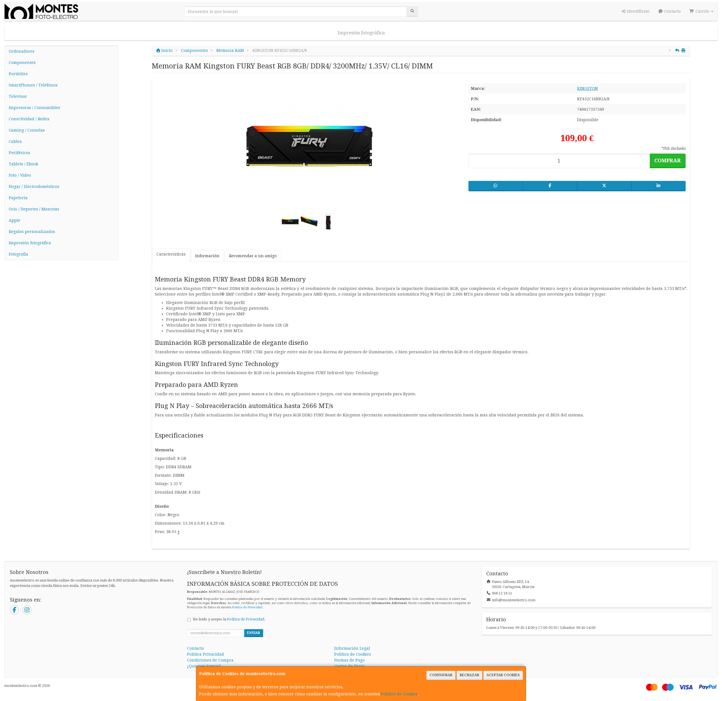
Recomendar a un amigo (253, 256)
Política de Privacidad (247, 607)
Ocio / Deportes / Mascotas (34, 209)
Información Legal (352, 648)
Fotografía (18, 254)
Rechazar (469, 675)
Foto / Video (20, 175)
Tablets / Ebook (23, 164)
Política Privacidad (205, 654)
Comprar (667, 160)
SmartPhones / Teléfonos (33, 85)
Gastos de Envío (349, 666)
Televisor (18, 96)
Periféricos (19, 152)
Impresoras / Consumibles (34, 107)
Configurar (441, 675)
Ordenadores (21, 51)
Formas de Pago (349, 660)
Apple (14, 220)
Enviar (253, 633)
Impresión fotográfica (361, 33)
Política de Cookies (399, 694)
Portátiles (18, 74)
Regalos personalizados (32, 231)
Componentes (22, 62)
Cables (15, 141)
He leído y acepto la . (229, 619)
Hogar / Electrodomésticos (34, 186)
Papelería (18, 198)
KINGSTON (587, 88)
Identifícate (638, 11)
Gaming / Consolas (27, 130)
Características (171, 254)
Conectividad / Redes (29, 119)
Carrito (702, 11)
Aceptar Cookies (503, 675)
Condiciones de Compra (210, 660)
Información (207, 256)
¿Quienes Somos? (204, 666)
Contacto (672, 11)
